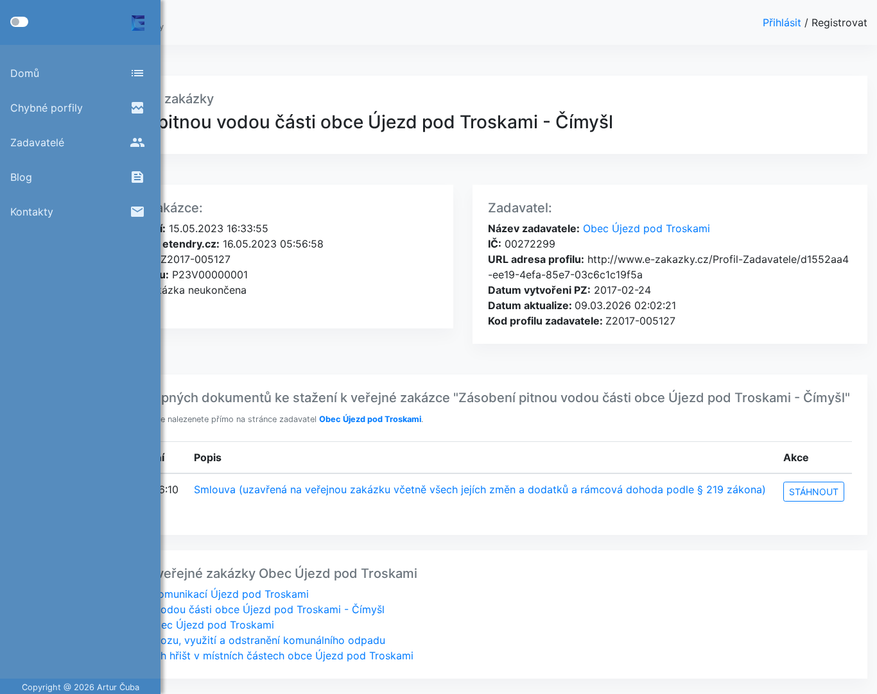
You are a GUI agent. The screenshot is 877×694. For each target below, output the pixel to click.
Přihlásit (783, 22)
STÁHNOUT (813, 491)
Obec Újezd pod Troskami (645, 228)
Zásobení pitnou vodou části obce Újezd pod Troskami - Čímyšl (229, 609)
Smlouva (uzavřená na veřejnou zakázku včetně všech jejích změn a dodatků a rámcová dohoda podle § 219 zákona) (480, 489)
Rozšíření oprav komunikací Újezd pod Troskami (191, 594)
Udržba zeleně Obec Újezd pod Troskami (173, 624)
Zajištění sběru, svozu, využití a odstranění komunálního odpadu (229, 640)
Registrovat (839, 22)
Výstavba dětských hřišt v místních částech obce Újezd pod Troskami (243, 655)
